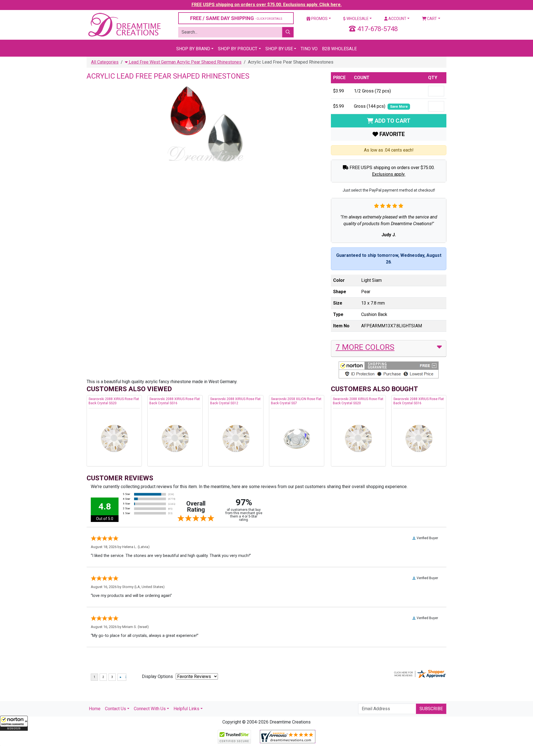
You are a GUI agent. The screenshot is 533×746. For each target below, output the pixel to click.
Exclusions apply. (388, 174)
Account (397, 18)
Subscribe (431, 708)
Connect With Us (150, 708)
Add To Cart (391, 120)
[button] (14, 723)
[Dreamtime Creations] (124, 24)
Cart (431, 18)
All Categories (105, 62)
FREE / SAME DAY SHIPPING (236, 18)
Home (94, 708)
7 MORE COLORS (365, 347)
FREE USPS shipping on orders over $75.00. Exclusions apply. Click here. (267, 4)
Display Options (157, 676)
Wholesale (357, 18)
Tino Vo (309, 48)
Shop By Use (279, 48)
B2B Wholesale (339, 48)
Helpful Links (186, 708)
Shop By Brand (193, 48)
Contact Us (115, 708)
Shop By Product (237, 48)
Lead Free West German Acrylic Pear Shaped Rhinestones (185, 62)
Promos (319, 18)
